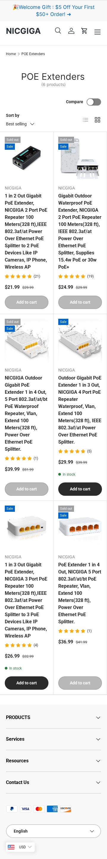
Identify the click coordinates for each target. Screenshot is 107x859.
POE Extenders (33, 54)
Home (11, 54)
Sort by (12, 115)
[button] (84, 30)
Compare (74, 101)
